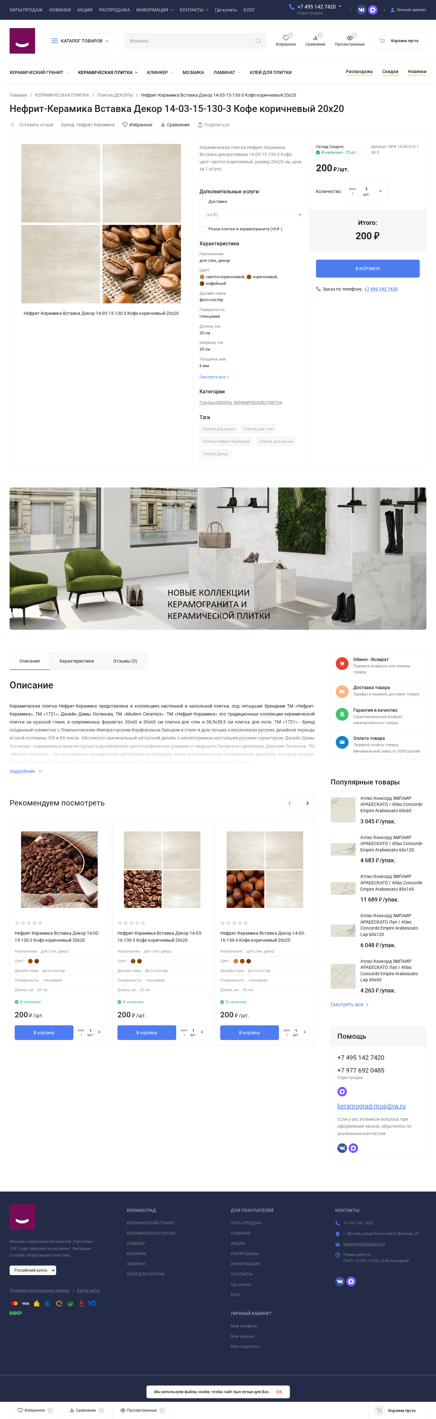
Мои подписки (245, 1346)
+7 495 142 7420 (316, 7)
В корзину (44, 1032)
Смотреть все (347, 1004)
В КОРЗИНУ (368, 268)
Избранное (140, 124)
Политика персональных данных (40, 1290)
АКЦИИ (238, 1243)
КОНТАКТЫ (241, 1274)
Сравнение (178, 124)
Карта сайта (88, 1290)
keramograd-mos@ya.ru (371, 1106)
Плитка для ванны (276, 441)
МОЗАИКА (136, 1253)
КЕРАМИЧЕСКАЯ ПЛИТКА (62, 95)
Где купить (241, 1284)
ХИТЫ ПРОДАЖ (246, 1223)
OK (279, 1391)
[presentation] (289, 803)
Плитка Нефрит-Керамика (226, 441)
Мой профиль (244, 1326)
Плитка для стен (259, 429)
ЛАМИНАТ (136, 1263)
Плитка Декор (215, 454)
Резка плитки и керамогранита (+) (244, 229)
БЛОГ (236, 1294)
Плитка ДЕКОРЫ (115, 95)
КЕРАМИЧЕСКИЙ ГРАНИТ (151, 1223)
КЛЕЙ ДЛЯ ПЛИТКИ (145, 1274)
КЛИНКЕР (136, 1243)
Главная (18, 95)
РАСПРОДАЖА (245, 1253)
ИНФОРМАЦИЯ (245, 1263)
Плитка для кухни (218, 429)
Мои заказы (242, 1336)
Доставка (217, 201)
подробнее (23, 771)
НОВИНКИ (240, 1233)
